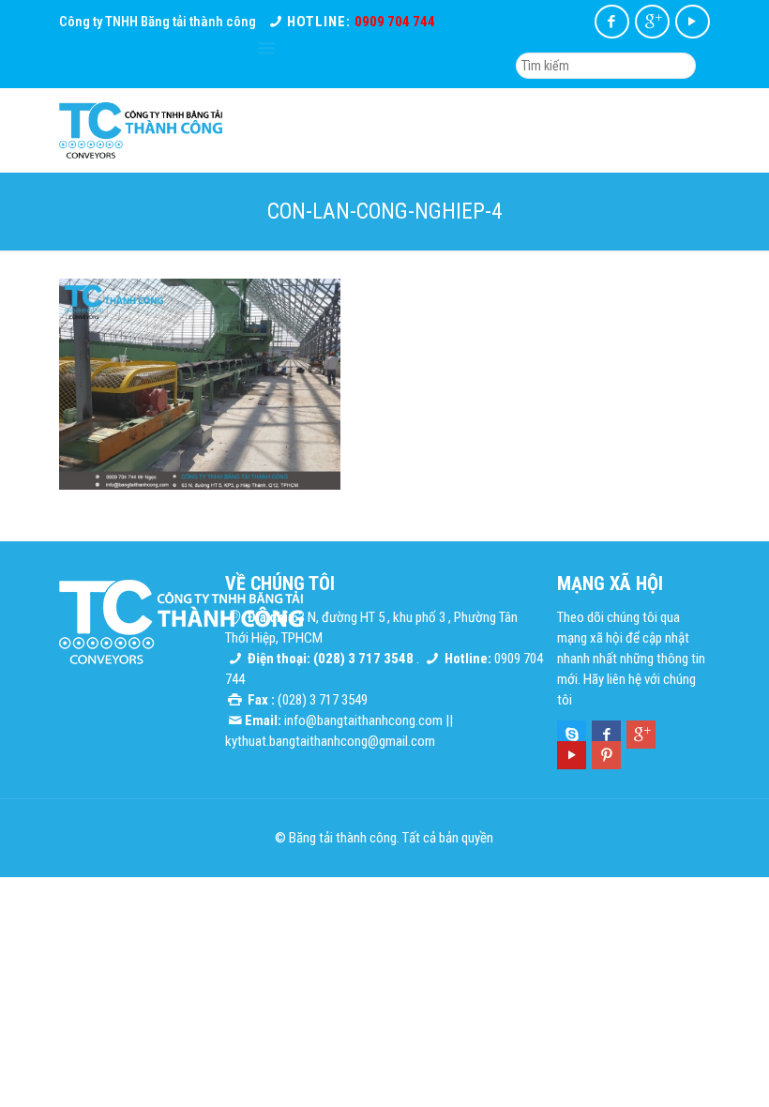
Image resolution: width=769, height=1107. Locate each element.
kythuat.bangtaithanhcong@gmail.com (330, 741)
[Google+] (652, 21)
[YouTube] (692, 21)
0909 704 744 (394, 21)
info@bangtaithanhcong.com (363, 720)
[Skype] (571, 734)
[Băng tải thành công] (140, 130)
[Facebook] (612, 21)
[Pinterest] (606, 755)
